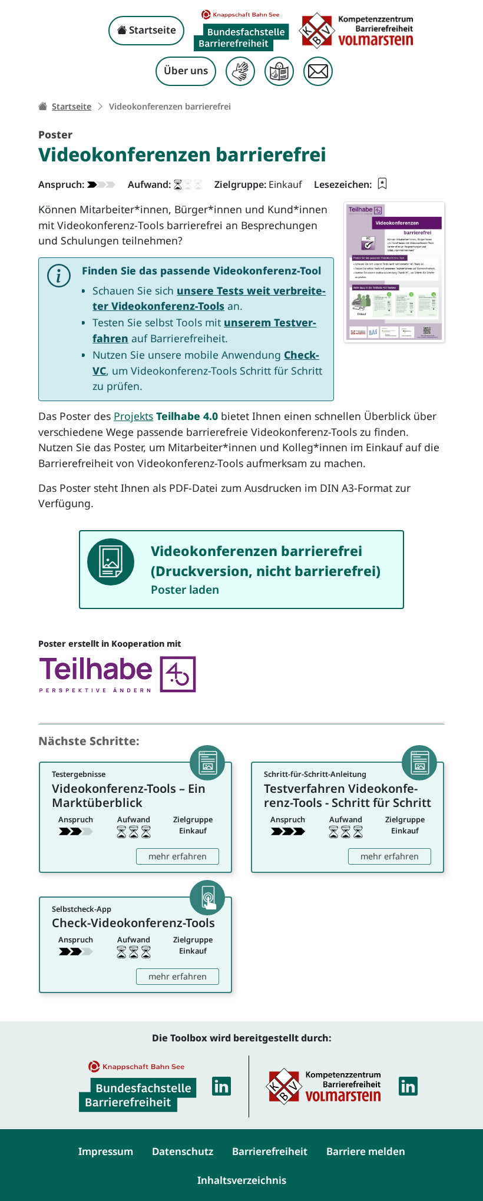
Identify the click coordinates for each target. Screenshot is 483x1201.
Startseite (151, 30)
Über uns (186, 70)
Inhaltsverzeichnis (241, 1180)
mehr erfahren (183, 856)
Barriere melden (365, 1151)
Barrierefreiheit (269, 1151)
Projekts (133, 416)
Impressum (105, 1151)
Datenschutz (182, 1151)
